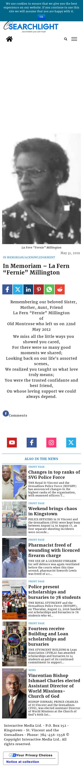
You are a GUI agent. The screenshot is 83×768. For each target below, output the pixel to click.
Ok (41, 16)
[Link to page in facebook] (7, 289)
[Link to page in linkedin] (28, 289)
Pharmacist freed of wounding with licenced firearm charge (54, 550)
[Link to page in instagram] (51, 442)
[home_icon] (9, 39)
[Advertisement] (41, 87)
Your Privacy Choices (35, 755)
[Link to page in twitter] (18, 289)
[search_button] (66, 39)
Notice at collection (22, 762)
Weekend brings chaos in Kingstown (52, 511)
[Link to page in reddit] (60, 289)
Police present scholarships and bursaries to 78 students (54, 592)
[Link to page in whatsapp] (49, 289)
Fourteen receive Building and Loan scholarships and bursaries (48, 636)
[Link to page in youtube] (12, 442)
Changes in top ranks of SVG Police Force (54, 475)
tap (74, 39)
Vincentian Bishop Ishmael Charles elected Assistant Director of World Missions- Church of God (54, 686)
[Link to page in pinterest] (39, 289)
